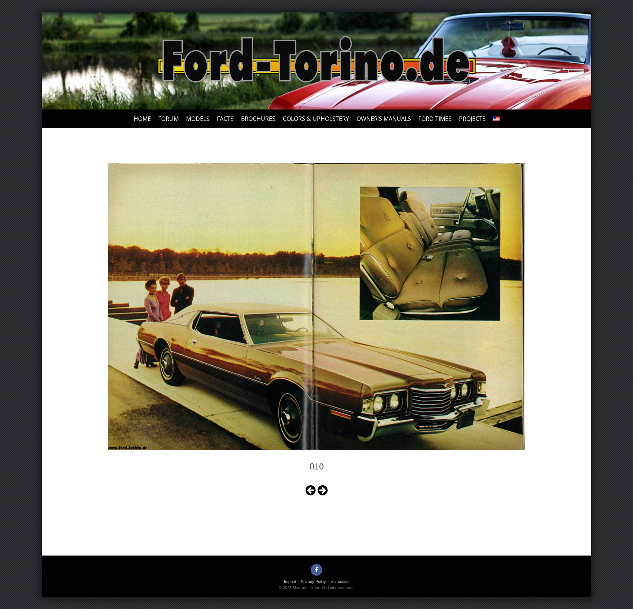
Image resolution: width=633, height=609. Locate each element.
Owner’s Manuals (383, 119)
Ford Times (435, 119)
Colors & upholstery (316, 119)
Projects (472, 119)
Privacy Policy (313, 581)
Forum (168, 119)
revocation (340, 581)
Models (198, 119)
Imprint (290, 581)
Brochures (258, 119)
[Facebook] (316, 570)
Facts (225, 119)
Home (142, 119)
